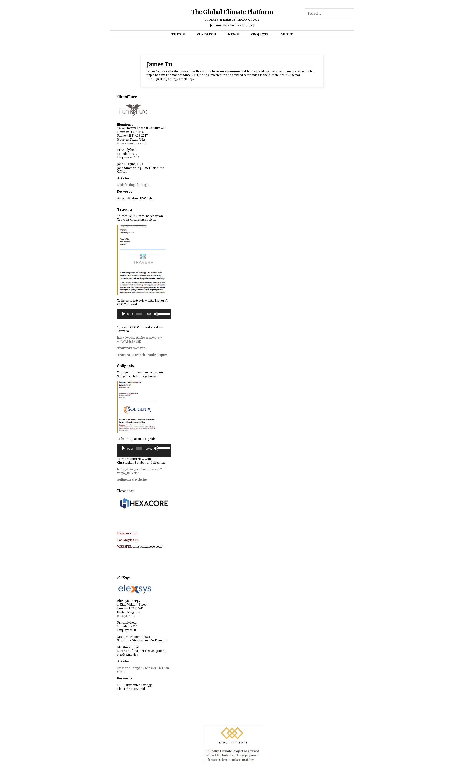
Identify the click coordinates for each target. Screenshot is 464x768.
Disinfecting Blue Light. (133, 185)
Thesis (178, 34)
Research (206, 34)
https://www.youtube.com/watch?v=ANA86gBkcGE (139, 340)
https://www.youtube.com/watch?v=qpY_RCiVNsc (139, 471)
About (286, 34)
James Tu (159, 64)
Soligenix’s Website (132, 480)
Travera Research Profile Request (143, 355)
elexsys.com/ (126, 616)
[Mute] (156, 313)
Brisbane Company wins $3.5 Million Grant (143, 670)
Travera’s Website (131, 348)
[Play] (123, 313)
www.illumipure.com (131, 143)
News (233, 34)
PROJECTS (259, 34)
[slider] (163, 313)
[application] (144, 314)
